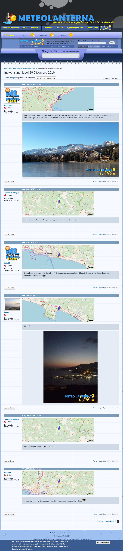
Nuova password (93, 47)
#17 (117, 469)
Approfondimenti (75, 28)
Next (120, 35)
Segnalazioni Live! (29, 68)
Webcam (48, 28)
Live (106, 28)
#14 (117, 242)
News (25, 28)
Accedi (6, 78)
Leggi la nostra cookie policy (22, 549)
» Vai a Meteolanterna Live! (59, 46)
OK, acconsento (103, 543)
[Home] (61, 18)
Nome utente (82, 41)
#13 (117, 189)
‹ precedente (109, 521)
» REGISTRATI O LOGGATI (30, 46)
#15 (117, 295)
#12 (117, 84)
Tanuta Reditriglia (11, 193)
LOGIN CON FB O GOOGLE (109, 47)
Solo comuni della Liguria (71, 51)
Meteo (18, 68)
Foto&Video (92, 28)
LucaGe (7, 472)
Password (95, 41)
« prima (100, 521)
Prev (2, 35)
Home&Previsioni (11, 28)
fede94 (7, 263)
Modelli (60, 28)
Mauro (6, 312)
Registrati (83, 47)
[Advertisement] (61, 5)
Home (6, 68)
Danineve (8, 105)
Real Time (35, 28)
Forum (12, 68)
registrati (14, 78)
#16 (117, 415)
